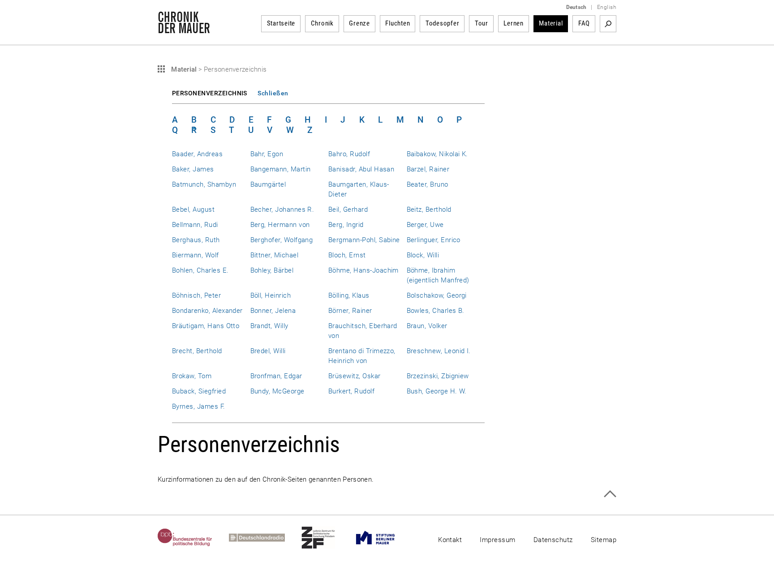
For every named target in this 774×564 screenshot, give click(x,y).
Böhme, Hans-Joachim (363, 270)
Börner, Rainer (350, 311)
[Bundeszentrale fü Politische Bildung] (193, 537)
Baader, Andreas (197, 154)
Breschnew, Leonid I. (439, 351)
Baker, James (193, 169)
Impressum (497, 540)
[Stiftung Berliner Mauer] (384, 537)
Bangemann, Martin (280, 169)
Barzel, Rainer (428, 169)
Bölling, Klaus (349, 295)
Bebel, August (193, 209)
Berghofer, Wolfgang (281, 240)
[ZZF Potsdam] (326, 537)
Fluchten (397, 23)
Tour (481, 23)
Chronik (322, 23)
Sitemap (603, 540)
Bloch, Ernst (347, 255)
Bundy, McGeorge (277, 391)
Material (551, 23)
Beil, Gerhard (348, 209)
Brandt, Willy (269, 326)
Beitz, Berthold (429, 209)
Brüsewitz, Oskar (354, 376)
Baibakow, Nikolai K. (437, 154)
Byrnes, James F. (198, 406)
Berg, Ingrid (346, 225)
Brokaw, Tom (191, 376)
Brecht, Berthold (197, 351)
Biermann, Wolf (195, 255)
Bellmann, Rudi (195, 225)
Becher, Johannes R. (282, 209)
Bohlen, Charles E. (200, 270)
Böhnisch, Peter (196, 295)
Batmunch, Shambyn (204, 184)
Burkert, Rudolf (351, 391)
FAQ (584, 23)
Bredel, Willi (268, 351)
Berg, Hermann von (280, 225)
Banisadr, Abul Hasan (361, 169)
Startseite (281, 23)
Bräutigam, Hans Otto (205, 326)
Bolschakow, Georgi (437, 295)
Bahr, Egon (267, 154)
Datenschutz (553, 540)
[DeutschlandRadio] (265, 537)
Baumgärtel (268, 184)
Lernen (513, 23)
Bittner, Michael (274, 255)
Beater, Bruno (427, 184)
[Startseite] (184, 29)
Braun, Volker (427, 326)
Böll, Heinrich (270, 295)
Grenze (359, 23)
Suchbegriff (608, 23)
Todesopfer (443, 23)
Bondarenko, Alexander (207, 311)
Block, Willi (423, 255)
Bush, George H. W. (437, 391)
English (606, 7)
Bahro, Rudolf (349, 154)
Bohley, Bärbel (272, 270)
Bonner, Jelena (273, 311)
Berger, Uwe (425, 225)
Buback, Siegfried (199, 391)
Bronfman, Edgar (276, 376)
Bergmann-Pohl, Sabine (364, 240)
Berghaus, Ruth (196, 240)
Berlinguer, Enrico (433, 240)
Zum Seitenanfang (609, 494)
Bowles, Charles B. (435, 311)
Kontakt (450, 540)
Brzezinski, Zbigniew (438, 376)
